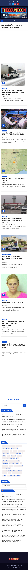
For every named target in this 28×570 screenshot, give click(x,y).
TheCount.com (8, 491)
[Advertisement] (14, 45)
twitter (4, 475)
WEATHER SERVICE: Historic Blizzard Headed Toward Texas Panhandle (13, 92)
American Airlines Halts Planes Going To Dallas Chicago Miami (13, 134)
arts (21, 445)
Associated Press (6, 448)
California (15, 450)
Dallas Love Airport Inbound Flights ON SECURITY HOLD (12, 219)
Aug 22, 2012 (6, 327)
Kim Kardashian (6, 460)
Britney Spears (6, 450)
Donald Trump (6, 453)
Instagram (19, 455)
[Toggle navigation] (14, 21)
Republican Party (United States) (9, 470)
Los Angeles (5, 463)
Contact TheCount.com (15, 567)
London (18, 460)
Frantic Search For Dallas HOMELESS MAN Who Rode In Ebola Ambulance (12, 258)
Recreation (8, 468)
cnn (19, 450)
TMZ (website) (19, 473)
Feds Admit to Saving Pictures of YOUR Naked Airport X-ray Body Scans (13, 345)
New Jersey (5, 465)
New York (11, 465)
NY (22, 465)
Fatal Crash (18, 453)
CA (11, 450)
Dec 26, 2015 (6, 96)
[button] (26, 20)
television (5, 473)
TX (7, 475)
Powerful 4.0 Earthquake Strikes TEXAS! (13, 179)
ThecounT (4, 88)
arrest (17, 445)
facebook (12, 453)
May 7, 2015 (6, 182)
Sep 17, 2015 (6, 137)
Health (8, 455)
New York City (17, 465)
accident (12, 445)
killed (17, 458)
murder (17, 463)
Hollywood (13, 455)
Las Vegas (13, 460)
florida (4, 455)
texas (9, 473)
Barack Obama (14, 448)
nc (20, 463)
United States (12, 475)
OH (3, 468)
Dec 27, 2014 (6, 222)
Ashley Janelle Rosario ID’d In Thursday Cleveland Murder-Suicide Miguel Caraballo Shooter (12, 526)
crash (23, 450)
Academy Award (6, 445)
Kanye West (12, 458)
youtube (18, 475)
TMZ (13, 473)
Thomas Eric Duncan (6, 254)
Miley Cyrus (11, 463)
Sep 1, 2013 (6, 305)
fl (22, 453)
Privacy (8, 567)
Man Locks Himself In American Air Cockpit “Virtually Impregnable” (13, 323)
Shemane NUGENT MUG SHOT (13, 303)
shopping (20, 470)
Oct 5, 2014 (6, 262)
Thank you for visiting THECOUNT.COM (14, 565)
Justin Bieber (5, 458)
